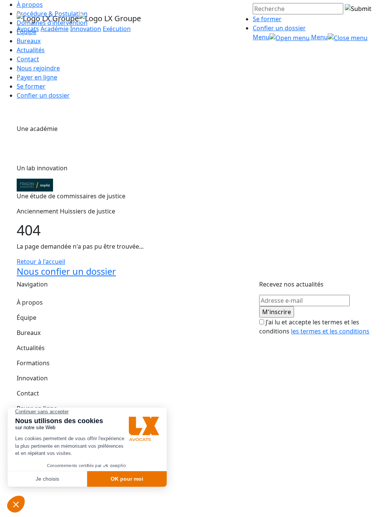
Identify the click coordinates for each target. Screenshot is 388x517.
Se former (267, 19)
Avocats (28, 29)
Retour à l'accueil (41, 261)
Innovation (85, 29)
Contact (28, 59)
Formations (33, 363)
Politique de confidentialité (55, 448)
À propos (30, 302)
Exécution (117, 29)
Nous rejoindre (38, 68)
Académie (55, 29)
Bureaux (29, 333)
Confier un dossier (279, 28)
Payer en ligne (37, 77)
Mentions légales (41, 433)
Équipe (26, 317)
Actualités (31, 50)
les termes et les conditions (330, 331)
